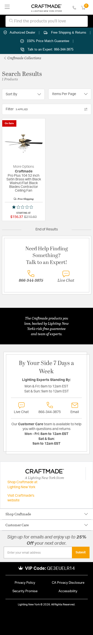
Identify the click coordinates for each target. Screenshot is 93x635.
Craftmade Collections (24, 57)
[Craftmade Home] (46, 7)
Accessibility (68, 591)
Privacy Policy (25, 582)
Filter (17, 109)
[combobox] (46, 21)
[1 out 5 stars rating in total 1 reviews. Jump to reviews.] (23, 207)
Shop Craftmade (18, 514)
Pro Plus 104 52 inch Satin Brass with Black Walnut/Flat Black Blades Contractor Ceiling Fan (23, 183)
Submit (81, 552)
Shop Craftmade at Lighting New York (22, 484)
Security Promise (24, 591)
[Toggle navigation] (7, 7)
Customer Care (17, 525)
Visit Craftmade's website (20, 498)
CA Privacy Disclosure (68, 582)
